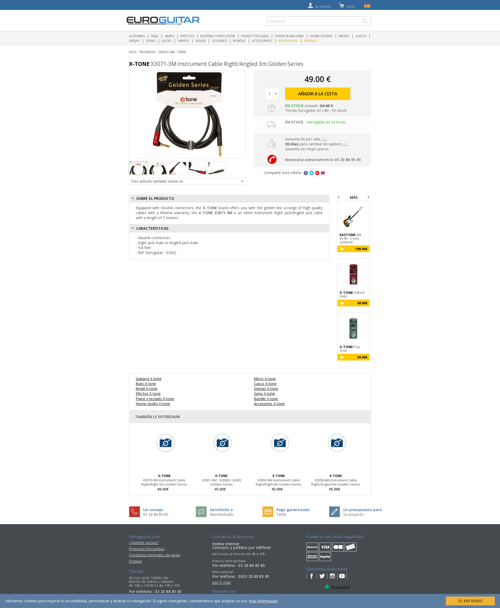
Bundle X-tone (266, 398)
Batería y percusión (218, 36)
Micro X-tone (265, 378)
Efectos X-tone (148, 393)
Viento (183, 40)
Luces (167, 40)
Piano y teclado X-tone (155, 398)
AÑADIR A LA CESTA (317, 94)
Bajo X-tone (146, 383)
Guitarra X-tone (148, 378)
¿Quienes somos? (144, 542)
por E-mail (221, 582)
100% (281, 514)
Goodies (219, 40)
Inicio (132, 51)
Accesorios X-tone (269, 403)
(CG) (324, 139)
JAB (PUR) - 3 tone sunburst (350, 238)
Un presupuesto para (362, 509)
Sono (150, 40)
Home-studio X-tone (153, 403)
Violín (201, 40)
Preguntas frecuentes (146, 548)
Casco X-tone (265, 383)
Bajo (155, 36)
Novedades (288, 40)
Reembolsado (221, 514)
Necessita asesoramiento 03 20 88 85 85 (323, 159)
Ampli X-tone (146, 388)
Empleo (135, 561)
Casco (360, 36)
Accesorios (262, 40)
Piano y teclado (255, 36)
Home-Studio (321, 36)
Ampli (169, 36)
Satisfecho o (221, 509)
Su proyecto (353, 514)
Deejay (134, 40)
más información (263, 600)
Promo (310, 40)
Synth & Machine (289, 36)
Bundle (239, 40)
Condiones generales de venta (154, 555)
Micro (344, 36)
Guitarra (137, 36)
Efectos (187, 36)
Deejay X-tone (266, 388)
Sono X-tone (264, 393)
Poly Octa (350, 348)
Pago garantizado (293, 509)
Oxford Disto (352, 294)
